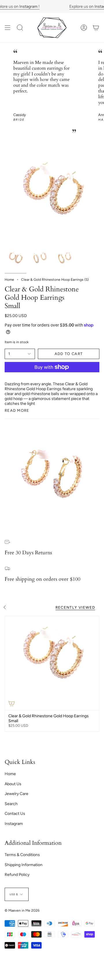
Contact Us (15, 813)
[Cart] (95, 27)
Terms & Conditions (22, 854)
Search (11, 803)
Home (9, 280)
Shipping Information (23, 864)
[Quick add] (11, 703)
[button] (19, 27)
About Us (13, 783)
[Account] (83, 27)
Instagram (14, 823)
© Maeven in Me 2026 (22, 910)
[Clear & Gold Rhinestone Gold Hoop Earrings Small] (52, 663)
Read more (17, 410)
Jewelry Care (16, 793)
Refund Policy (17, 874)
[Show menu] (7, 27)
